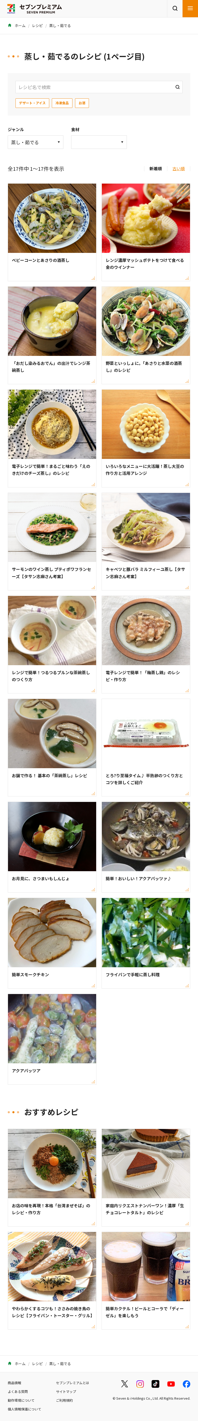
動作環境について (21, 1400)
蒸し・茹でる (60, 25)
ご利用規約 (64, 1400)
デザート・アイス (32, 102)
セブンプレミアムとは (72, 1382)
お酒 (82, 102)
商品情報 (14, 1382)
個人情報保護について (24, 1409)
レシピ (37, 25)
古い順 (178, 168)
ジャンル (16, 129)
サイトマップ (66, 1391)
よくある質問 (18, 1391)
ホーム (20, 25)
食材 (75, 129)
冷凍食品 (62, 102)
